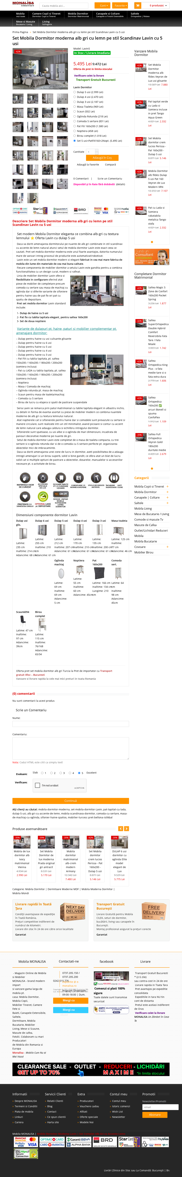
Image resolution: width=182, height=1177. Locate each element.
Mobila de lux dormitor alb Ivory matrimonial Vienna (22, 859)
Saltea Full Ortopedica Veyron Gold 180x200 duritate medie (157, 442)
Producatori (87, 1101)
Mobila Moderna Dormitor (97, 889)
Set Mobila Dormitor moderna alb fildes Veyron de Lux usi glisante (157, 72)
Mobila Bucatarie (145, 541)
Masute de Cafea (145, 525)
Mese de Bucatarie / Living (151, 514)
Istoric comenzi (121, 1106)
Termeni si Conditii (26, 1106)
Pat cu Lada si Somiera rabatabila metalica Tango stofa (157, 215)
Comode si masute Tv (148, 519)
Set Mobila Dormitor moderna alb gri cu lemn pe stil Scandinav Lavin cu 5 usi (79, 32)
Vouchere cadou (89, 1106)
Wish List (117, 1111)
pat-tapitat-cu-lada (114, 809)
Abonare (155, 1115)
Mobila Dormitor (35, 889)
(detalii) (120, 184)
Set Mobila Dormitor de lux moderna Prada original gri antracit (46, 859)
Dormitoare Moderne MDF (63, 889)
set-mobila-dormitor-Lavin (86, 809)
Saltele (138, 503)
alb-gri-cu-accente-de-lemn (43, 813)
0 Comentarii (81, 178)
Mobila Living (143, 508)
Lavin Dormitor (82, 87)
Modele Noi (86, 1122)
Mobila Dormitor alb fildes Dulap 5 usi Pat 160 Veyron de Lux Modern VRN (158, 179)
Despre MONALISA (26, 1101)
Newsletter (118, 1117)
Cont (102, 5)
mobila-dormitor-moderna (54, 809)
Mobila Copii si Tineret (149, 486)
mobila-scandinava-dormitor (78, 813)
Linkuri (19, 1117)
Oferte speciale (89, 1117)
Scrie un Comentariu (109, 178)
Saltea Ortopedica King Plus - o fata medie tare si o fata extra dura (158, 368)
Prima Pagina (20, 32)
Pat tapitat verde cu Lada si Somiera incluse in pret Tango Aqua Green (158, 109)
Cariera (19, 1122)
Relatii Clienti (55, 1101)
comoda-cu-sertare (107, 813)
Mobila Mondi (20, 893)
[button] (96, 150)
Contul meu (119, 1101)
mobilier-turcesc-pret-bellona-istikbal (90, 817)
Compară (110, 164)
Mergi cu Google (67, 1001)
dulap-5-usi (19, 813)
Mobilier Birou (143, 552)
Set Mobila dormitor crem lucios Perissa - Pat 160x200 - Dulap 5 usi (157, 146)
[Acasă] (23, 5)
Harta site (53, 1122)
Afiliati (83, 1111)
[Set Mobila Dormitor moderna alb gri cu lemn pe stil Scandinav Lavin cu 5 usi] (40, 68)
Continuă (71, 801)
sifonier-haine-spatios (54, 817)
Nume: (16, 718)
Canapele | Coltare (147, 497)
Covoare (140, 547)
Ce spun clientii (56, 1117)
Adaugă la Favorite (87, 164)
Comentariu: (19, 734)
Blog (49, 1106)
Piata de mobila (24, 1111)
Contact (51, 1111)
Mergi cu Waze (67, 1010)
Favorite (120, 5)
